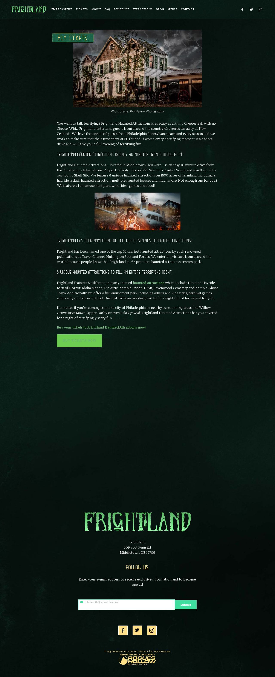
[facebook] (242, 9)
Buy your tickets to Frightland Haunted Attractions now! (101, 327)
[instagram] (260, 9)
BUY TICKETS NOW (79, 340)
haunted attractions (148, 283)
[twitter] (251, 9)
